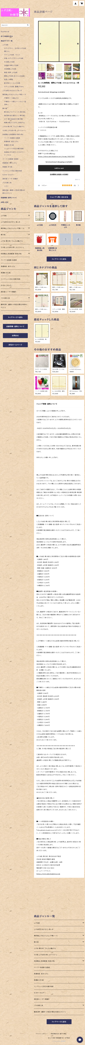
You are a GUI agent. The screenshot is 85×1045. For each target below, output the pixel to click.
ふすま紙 (40, 225)
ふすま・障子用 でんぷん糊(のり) (45, 948)
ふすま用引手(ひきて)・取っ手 (43, 929)
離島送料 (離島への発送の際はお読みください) (50, 1012)
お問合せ (15, 336)
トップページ (5, 32)
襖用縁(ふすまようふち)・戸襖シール (46, 936)
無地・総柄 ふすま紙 (10, 72)
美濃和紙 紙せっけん (41, 974)
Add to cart (59, 168)
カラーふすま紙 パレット (12, 55)
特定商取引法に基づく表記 (58, 1033)
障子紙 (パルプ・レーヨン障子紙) (15, 112)
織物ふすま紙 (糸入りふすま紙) (14, 76)
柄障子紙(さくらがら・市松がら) (14, 123)
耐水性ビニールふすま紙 (12, 83)
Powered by (57, 1041)
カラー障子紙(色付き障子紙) (13, 119)
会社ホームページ (15, 345)
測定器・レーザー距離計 (42, 999)
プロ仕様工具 (38, 1005)
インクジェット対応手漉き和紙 (43, 986)
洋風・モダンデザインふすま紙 (13, 58)
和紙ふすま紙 (8, 79)
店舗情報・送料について (52, 249)
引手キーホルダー (40, 993)
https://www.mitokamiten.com (48, 874)
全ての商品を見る (7, 36)
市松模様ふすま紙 (10, 69)
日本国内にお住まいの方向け (59, 174)
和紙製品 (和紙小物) (39, 249)
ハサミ (6, 186)
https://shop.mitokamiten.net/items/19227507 (56, 156)
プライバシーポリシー (41, 1033)
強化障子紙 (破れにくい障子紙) (14, 115)
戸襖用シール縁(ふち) (11, 98)
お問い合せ (4, 202)
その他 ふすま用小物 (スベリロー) (45, 955)
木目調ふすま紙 (9, 62)
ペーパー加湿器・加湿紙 (42, 967)
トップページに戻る (59, 259)
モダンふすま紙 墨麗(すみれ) (14, 87)
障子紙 (78, 225)
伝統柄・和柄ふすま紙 (11, 65)
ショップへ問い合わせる (59, 197)
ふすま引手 (52, 225)
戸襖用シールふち (65, 226)
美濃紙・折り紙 (39, 980)
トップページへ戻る (15, 317)
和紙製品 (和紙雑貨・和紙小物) (44, 961)
